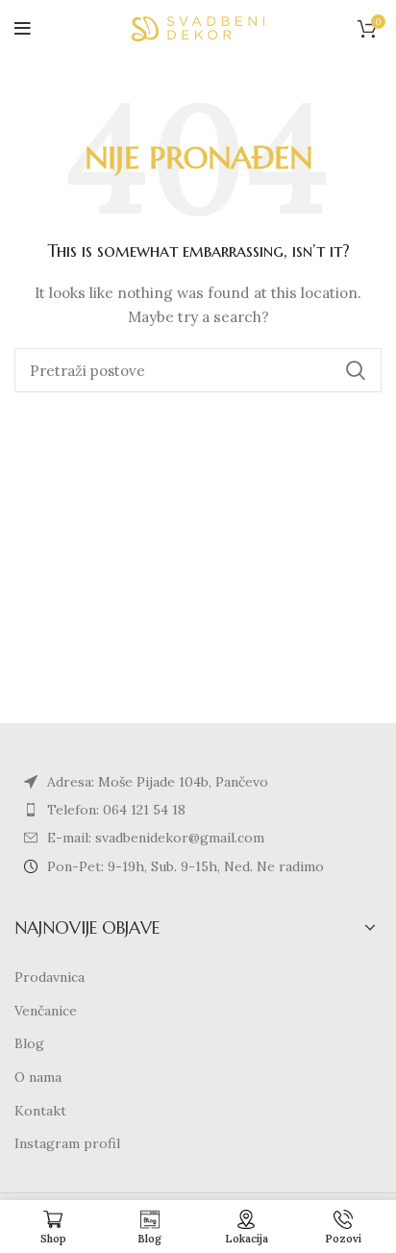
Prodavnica (49, 977)
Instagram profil (67, 1143)
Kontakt (40, 1110)
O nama (38, 1077)
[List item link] (198, 809)
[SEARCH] (356, 370)
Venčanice (45, 1010)
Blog (29, 1043)
